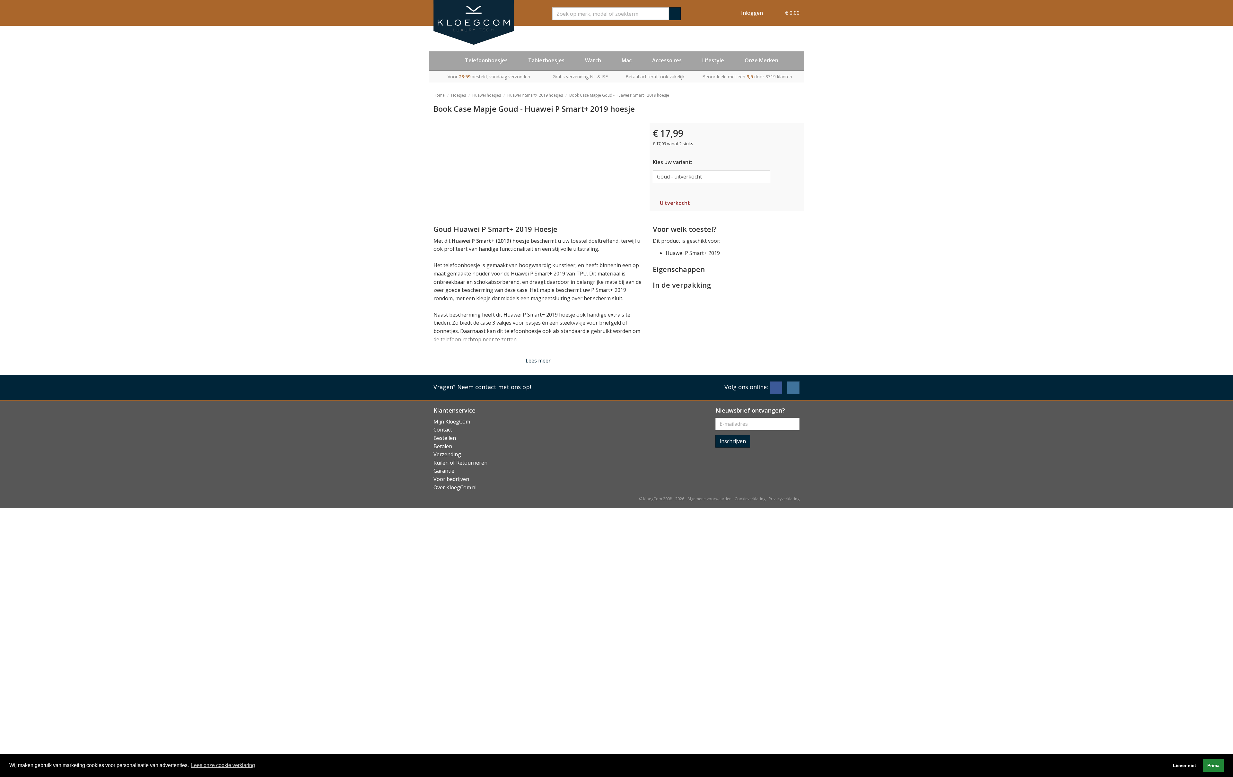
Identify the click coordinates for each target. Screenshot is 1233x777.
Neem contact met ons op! (494, 387)
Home (439, 95)
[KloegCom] (473, 22)
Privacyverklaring (784, 499)
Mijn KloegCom (451, 421)
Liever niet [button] (1184, 765)
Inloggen (752, 12)
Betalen (442, 446)
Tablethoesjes (546, 60)
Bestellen (444, 437)
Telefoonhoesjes (486, 60)
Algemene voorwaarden (709, 499)
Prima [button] (1213, 765)
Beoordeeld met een (747, 77)
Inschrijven (733, 441)
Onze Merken (761, 60)
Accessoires (667, 60)
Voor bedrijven (451, 479)
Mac (627, 60)
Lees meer (538, 360)
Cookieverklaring (750, 499)
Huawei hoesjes (486, 95)
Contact (442, 429)
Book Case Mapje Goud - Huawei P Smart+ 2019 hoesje (619, 95)
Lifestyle (713, 60)
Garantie (443, 470)
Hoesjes (458, 95)
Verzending (447, 454)
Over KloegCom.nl (455, 487)
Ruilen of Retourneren (460, 462)
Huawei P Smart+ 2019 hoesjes (535, 95)
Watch (593, 60)
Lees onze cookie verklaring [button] (223, 765)
